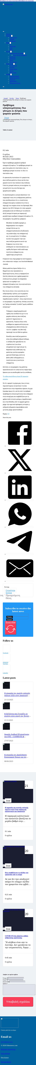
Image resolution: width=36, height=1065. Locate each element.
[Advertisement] (18, 18)
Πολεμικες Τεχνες (15, 83)
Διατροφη (13, 58)
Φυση (8, 43)
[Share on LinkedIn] (19, 500)
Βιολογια (12, 57)
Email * (5, 980)
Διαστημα (13, 46)
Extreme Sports (14, 76)
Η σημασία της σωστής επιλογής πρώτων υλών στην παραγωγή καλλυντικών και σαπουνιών (17, 695)
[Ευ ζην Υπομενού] (11, 52)
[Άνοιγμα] (3, 86)
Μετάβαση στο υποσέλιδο (26, 0)
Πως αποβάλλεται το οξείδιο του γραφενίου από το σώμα (16, 873)
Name (9, 617)
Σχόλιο (5, 983)
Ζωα (11, 48)
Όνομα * (5, 978)
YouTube (5, 664)
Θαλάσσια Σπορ (14, 78)
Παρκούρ (12, 79)
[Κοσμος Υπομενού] (11, 36)
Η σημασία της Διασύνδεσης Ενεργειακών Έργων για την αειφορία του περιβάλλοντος (15, 757)
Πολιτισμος (9, 64)
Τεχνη (11, 71)
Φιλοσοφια (13, 72)
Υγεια (11, 60)
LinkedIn (5, 673)
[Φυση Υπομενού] (10, 43)
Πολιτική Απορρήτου (8, 1049)
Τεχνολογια (13, 37)
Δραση (8, 74)
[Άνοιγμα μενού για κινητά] (3, 31)
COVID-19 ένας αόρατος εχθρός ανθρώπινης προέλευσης (16, 937)
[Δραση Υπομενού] (11, 74)
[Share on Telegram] (19, 554)
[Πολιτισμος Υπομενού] (14, 64)
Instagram (5, 662)
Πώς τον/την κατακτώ (20, 55)
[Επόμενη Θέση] (4, 594)
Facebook (5, 653)
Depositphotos (6, 1062)
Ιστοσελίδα (6, 981)
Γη (10, 44)
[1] (8, 414)
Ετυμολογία (13, 66)
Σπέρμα (9, 593)
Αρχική (6, 98)
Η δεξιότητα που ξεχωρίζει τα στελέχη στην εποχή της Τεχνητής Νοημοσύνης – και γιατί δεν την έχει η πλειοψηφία (17, 717)
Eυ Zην (12, 98)
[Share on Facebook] (19, 446)
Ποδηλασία (13, 81)
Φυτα (11, 50)
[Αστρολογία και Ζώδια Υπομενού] (24, 53)
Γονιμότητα (10, 590)
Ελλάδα (12, 39)
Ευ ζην (8, 51)
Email (9, 619)
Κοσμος (8, 36)
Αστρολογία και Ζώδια (17, 53)
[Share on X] (19, 473)
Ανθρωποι (13, 41)
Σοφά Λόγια (13, 69)
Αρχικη (8, 34)
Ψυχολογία (13, 62)
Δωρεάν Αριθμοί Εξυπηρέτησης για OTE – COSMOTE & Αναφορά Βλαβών (16, 736)
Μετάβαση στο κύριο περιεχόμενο (9, 0)
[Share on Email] (19, 581)
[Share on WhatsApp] (19, 527)
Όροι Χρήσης (5, 1053)
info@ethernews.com (7, 1042)
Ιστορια (12, 67)
